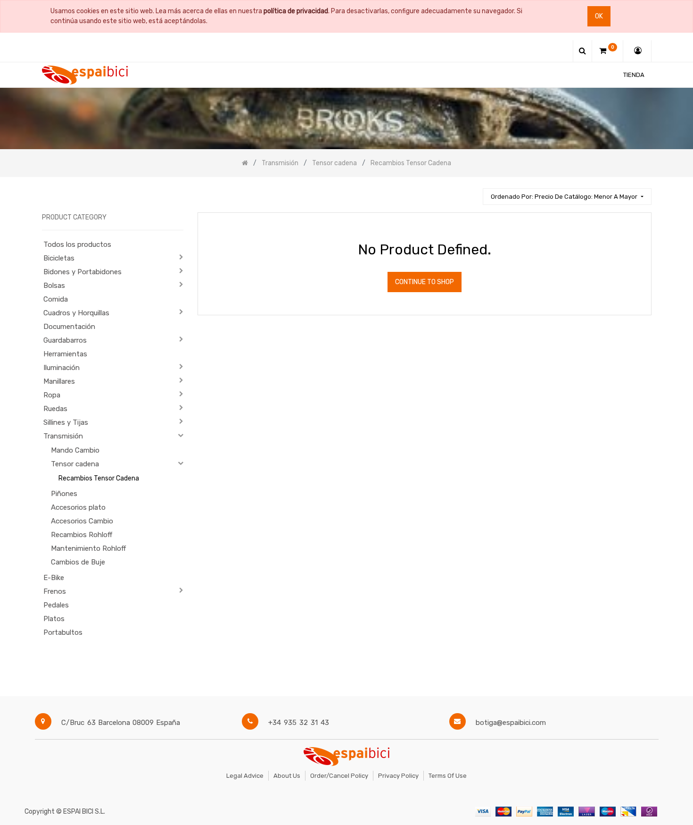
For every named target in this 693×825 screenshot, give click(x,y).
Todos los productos (77, 244)
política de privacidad (296, 11)
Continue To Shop (424, 282)
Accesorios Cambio (82, 521)
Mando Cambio (75, 450)
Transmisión (63, 436)
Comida (55, 299)
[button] (567, 196)
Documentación (69, 326)
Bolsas (54, 285)
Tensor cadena (75, 464)
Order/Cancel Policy (339, 775)
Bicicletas (58, 258)
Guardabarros (65, 340)
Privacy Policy (398, 775)
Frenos (54, 591)
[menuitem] (634, 74)
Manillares (59, 381)
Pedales (56, 605)
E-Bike (53, 577)
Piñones (64, 493)
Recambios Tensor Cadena (98, 478)
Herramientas (65, 354)
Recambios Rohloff (81, 534)
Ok (599, 16)
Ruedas (55, 408)
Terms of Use (448, 775)
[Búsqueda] (471, 192)
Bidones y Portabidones (82, 272)
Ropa (51, 395)
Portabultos (62, 632)
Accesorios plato (78, 507)
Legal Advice (245, 775)
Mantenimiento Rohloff (88, 548)
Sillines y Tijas (65, 422)
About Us (286, 775)
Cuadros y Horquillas (76, 313)
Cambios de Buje (78, 562)
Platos (54, 619)
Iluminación (61, 367)
